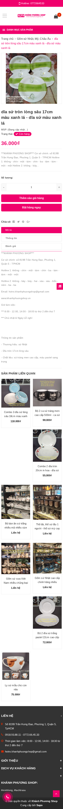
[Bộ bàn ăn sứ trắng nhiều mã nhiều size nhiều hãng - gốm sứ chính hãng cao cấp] (15, 502)
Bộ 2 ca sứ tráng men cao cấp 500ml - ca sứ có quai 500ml (47, 414)
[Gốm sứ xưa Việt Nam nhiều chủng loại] (15, 558)
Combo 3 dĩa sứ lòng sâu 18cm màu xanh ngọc (16, 416)
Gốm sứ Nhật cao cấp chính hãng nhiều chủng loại (47, 582)
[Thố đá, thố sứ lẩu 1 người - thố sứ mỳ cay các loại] (47, 502)
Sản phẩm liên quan (18, 373)
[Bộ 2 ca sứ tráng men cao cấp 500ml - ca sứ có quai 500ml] (47, 392)
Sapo (39, 805)
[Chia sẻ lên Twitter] (18, 221)
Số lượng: (7, 177)
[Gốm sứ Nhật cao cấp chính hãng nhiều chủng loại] (47, 558)
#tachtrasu (20, 790)
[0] (56, 16)
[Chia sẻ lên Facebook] (14, 221)
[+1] (28, 221)
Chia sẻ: (6, 221)
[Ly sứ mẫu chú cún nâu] (15, 666)
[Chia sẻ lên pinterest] (23, 221)
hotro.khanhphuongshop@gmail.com (26, 751)
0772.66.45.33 (31, 734)
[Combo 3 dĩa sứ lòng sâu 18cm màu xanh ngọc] (15, 393)
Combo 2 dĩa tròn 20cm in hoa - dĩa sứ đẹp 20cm (47, 470)
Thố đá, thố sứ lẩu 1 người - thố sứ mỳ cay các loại (47, 528)
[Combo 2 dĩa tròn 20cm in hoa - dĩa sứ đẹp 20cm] (47, 445)
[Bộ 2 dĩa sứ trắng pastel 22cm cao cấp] (47, 612)
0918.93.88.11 (13, 734)
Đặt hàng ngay (31, 207)
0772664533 (37, 3)
